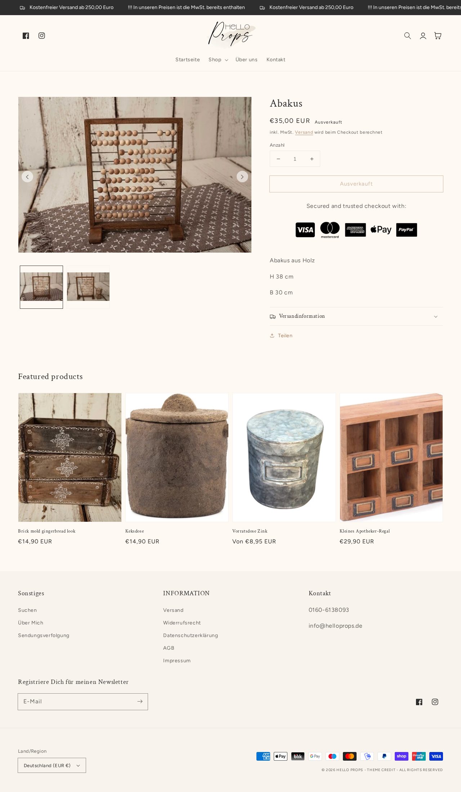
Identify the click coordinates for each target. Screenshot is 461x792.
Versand (304, 132)
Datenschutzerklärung (190, 635)
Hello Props (349, 769)
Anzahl (277, 145)
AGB (168, 648)
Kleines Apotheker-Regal (365, 531)
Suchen (27, 610)
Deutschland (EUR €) (47, 765)
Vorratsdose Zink (250, 531)
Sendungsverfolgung (44, 635)
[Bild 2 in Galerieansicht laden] (88, 287)
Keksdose (134, 531)
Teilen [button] (285, 336)
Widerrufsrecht (182, 623)
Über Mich (30, 623)
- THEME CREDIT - (381, 769)
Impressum (177, 661)
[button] (217, 59)
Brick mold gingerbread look (46, 531)
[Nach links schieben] (27, 176)
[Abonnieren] (140, 701)
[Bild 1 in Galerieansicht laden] (41, 287)
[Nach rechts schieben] (242, 176)
